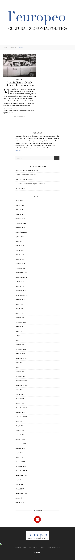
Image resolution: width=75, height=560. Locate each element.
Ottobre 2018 (20, 448)
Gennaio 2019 (20, 439)
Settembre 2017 (21, 475)
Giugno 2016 (20, 502)
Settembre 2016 (21, 493)
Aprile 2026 (19, 209)
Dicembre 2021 (21, 349)
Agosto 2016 (20, 498)
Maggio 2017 (20, 484)
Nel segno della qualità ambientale (27, 170)
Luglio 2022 (19, 331)
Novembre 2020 (21, 381)
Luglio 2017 (19, 480)
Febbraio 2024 (20, 286)
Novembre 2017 (21, 471)
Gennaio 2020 (20, 403)
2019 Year (12, 47)
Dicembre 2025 (21, 223)
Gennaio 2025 (20, 264)
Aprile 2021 (19, 367)
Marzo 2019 (20, 430)
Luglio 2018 (19, 453)
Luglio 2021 (19, 363)
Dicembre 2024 (21, 268)
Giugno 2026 (20, 205)
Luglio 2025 (19, 241)
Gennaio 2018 (20, 462)
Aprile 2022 (19, 340)
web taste (56, 547)
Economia (19, 79)
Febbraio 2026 (20, 214)
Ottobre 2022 (20, 327)
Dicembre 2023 (21, 291)
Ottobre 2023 (20, 300)
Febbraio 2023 (20, 318)
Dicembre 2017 (21, 466)
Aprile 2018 (19, 457)
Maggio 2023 (20, 309)
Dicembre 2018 (21, 444)
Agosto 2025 (20, 236)
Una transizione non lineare (25, 179)
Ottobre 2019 (20, 412)
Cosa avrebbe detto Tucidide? (26, 175)
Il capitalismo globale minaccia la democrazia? (19, 84)
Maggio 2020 (20, 394)
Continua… (19, 150)
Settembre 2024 (21, 277)
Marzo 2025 (20, 255)
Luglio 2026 (19, 200)
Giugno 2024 (20, 282)
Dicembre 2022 (21, 322)
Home (5, 47)
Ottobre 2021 (20, 354)
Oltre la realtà (20, 188)
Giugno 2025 (20, 245)
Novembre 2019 (21, 408)
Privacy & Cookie (20, 547)
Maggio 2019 (20, 426)
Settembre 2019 (21, 417)
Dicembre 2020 (21, 376)
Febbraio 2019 (20, 435)
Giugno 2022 (20, 336)
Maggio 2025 (20, 250)
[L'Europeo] (37, 20)
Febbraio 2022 (20, 345)
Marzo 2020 (20, 399)
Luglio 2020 (19, 390)
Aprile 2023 (19, 313)
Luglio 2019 (19, 421)
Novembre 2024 (21, 273)
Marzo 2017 (20, 489)
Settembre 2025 (21, 232)
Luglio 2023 (19, 304)
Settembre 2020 (21, 385)
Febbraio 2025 (20, 259)
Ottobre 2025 (20, 227)
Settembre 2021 (21, 358)
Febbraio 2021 (20, 372)
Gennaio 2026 (20, 218)
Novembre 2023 (21, 295)
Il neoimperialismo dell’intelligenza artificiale (30, 184)
